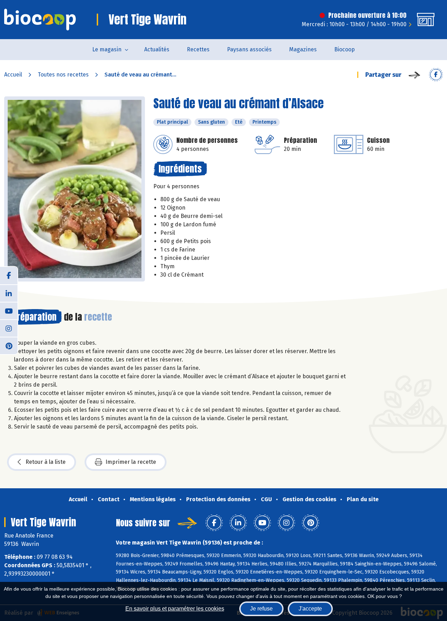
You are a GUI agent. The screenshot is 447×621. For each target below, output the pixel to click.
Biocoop (344, 49)
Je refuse (261, 609)
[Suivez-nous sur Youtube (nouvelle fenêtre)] (8, 310)
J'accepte (310, 609)
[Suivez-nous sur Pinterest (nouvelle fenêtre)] (8, 345)
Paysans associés (249, 49)
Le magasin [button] (107, 49)
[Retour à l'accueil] (40, 19)
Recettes (198, 49)
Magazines (303, 49)
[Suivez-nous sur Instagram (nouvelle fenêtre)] (8, 328)
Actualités (156, 49)
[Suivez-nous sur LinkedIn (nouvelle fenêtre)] (8, 293)
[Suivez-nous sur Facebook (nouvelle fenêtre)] (8, 275)
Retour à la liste (45, 462)
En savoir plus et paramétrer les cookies (174, 609)
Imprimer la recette (130, 462)
